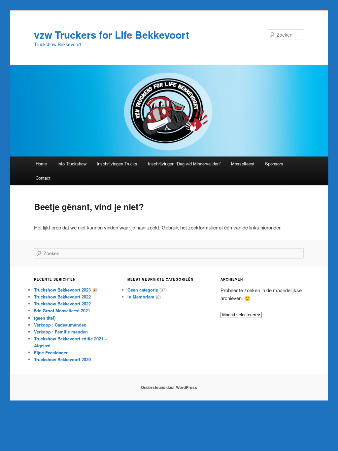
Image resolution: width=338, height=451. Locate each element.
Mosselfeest (242, 163)
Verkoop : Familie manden (61, 332)
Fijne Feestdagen (51, 352)
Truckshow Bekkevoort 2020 (62, 359)
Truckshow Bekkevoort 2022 (62, 297)
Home (41, 163)
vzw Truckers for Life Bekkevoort (111, 34)
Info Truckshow (71, 163)
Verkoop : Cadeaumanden (60, 325)
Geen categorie (142, 290)
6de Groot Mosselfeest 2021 (62, 310)
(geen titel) (44, 318)
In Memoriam (140, 297)
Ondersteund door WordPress (169, 387)
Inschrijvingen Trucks (117, 163)
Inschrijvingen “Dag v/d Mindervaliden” (184, 163)
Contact (43, 178)
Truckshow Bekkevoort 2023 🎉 (65, 290)
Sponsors (274, 163)
